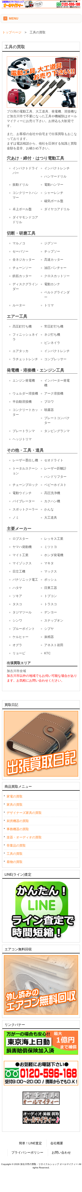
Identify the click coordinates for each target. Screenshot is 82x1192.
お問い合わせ (61, 1152)
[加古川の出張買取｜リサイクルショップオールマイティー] (41, 7)
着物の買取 (15, 862)
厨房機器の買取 (18, 821)
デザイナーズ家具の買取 (24, 813)
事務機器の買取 (18, 829)
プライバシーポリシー (27, 1152)
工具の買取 (15, 853)
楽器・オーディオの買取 (24, 837)
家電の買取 (15, 796)
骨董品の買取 (16, 845)
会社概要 (56, 1143)
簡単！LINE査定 (30, 1143)
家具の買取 (15, 804)
